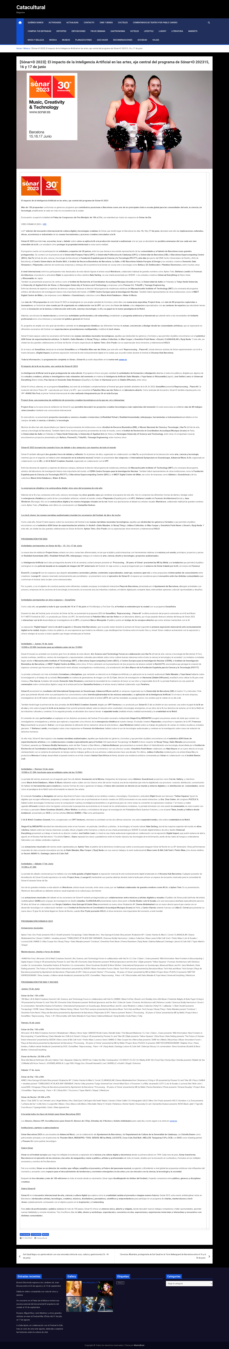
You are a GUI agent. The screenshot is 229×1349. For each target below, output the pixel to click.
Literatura (177, 31)
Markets (192, 31)
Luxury (162, 31)
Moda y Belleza (36, 40)
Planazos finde (83, 40)
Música (53, 40)
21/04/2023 (27, 1238)
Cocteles (123, 22)
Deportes (61, 31)
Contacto (89, 22)
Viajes (155, 40)
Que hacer (102, 40)
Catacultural (30, 7)
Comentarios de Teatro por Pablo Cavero (155, 22)
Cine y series (106, 22)
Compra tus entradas (39, 31)
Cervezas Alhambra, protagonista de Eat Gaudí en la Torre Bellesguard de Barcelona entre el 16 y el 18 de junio (163, 1256)
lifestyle (148, 31)
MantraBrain (139, 1345)
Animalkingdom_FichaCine (93, 1282)
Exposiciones (78, 31)
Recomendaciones (122, 40)
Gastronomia (118, 31)
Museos (66, 40)
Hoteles (134, 31)
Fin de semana (98, 31)
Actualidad (72, 22)
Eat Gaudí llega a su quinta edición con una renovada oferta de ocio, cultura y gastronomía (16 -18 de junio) (66, 1256)
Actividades (55, 22)
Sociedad (142, 40)
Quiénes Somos (35, 22)
